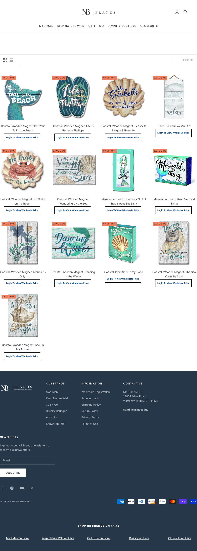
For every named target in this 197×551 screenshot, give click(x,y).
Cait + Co (96, 26)
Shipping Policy (91, 404)
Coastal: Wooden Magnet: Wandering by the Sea (73, 201)
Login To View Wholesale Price (22, 137)
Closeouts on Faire (179, 538)
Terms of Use (89, 423)
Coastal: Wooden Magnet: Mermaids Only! (23, 274)
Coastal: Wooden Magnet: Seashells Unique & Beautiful (123, 128)
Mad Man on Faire (17, 538)
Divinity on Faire (139, 538)
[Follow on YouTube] (22, 488)
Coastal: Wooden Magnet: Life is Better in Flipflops (73, 128)
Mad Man (46, 26)
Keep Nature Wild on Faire (58, 538)
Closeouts (149, 26)
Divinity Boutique (122, 26)
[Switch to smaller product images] (5, 60)
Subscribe (13, 473)
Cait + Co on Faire (98, 538)
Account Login (90, 398)
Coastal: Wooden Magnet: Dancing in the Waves (73, 274)
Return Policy (89, 410)
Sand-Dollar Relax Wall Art (174, 126)
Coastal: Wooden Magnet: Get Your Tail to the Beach (23, 128)
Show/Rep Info (55, 423)
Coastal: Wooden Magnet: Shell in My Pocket (23, 347)
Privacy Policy (90, 417)
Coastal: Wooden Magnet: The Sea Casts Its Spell (174, 274)
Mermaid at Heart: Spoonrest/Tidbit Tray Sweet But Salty (123, 201)
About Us (52, 417)
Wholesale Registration (95, 391)
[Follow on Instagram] (12, 488)
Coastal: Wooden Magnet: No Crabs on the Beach (22, 201)
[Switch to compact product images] (11, 60)
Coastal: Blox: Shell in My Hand (123, 272)
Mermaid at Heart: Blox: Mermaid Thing (174, 201)
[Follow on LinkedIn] (32, 488)
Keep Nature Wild (70, 26)
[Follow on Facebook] (2, 488)
